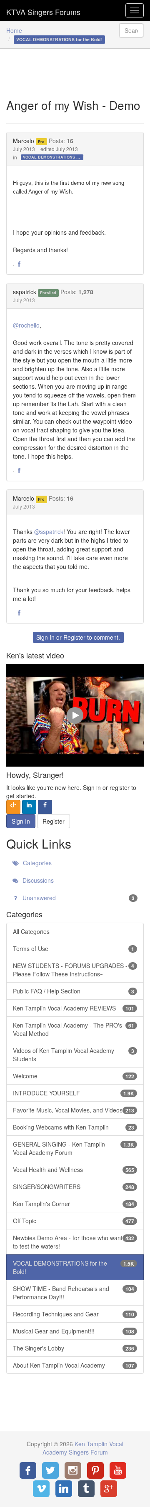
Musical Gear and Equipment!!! (73, 1331)
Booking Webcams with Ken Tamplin (73, 1127)
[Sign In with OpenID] (13, 807)
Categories (36, 863)
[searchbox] (131, 30)
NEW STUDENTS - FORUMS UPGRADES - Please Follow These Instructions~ (73, 969)
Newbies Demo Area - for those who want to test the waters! (73, 1242)
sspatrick (24, 292)
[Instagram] (73, 1470)
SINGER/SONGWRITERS (73, 1186)
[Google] (108, 1488)
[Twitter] (50, 1470)
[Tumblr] (86, 1488)
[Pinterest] (95, 1470)
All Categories (31, 931)
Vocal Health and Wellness (73, 1169)
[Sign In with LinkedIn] (29, 807)
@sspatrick (48, 531)
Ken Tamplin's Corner (73, 1203)
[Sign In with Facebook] (45, 807)
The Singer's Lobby (73, 1348)
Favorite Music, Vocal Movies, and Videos (73, 1110)
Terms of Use (73, 948)
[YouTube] (118, 1470)
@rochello (26, 325)
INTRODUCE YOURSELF (73, 1093)
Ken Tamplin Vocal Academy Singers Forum (43, 10)
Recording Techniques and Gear (73, 1314)
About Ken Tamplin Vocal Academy (73, 1365)
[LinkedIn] (63, 1488)
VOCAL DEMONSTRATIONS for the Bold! (53, 157)
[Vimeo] (41, 1488)
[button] (19, 264)
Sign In (45, 637)
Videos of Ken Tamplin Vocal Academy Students (73, 1054)
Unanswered (78, 898)
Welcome (73, 1076)
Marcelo (23, 141)
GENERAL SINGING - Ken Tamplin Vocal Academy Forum (73, 1148)
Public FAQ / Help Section (73, 991)
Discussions (37, 880)
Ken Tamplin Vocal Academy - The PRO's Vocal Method (73, 1029)
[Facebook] (28, 1470)
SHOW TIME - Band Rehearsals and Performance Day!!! (73, 1292)
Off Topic (73, 1221)
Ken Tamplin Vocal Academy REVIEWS (73, 1008)
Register (74, 637)
